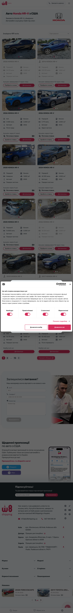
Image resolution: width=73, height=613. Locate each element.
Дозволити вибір (36, 327)
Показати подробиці (60, 321)
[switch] (27, 314)
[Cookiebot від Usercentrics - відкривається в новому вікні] (57, 284)
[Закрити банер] (70, 284)
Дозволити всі (59, 327)
